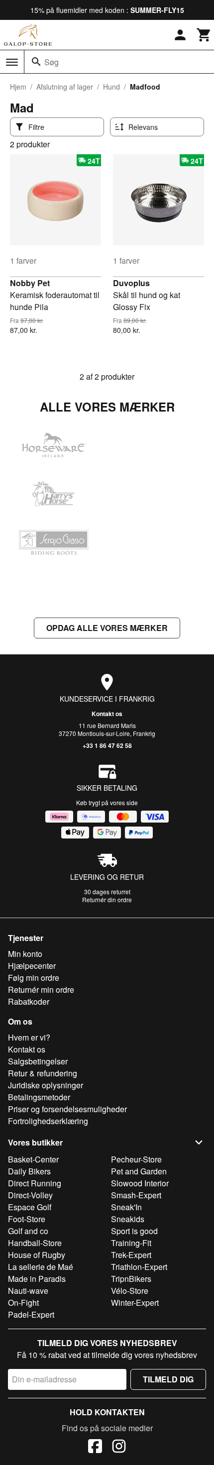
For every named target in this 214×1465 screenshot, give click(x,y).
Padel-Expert (31, 1314)
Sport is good (134, 1231)
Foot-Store (26, 1219)
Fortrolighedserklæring (48, 1121)
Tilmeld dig (168, 1379)
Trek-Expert (131, 1254)
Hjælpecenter (32, 965)
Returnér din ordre (107, 899)
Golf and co (28, 1231)
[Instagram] (119, 1447)
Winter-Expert (135, 1302)
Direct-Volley (30, 1195)
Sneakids (127, 1219)
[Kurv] (204, 35)
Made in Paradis (37, 1278)
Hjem (18, 87)
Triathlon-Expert (139, 1266)
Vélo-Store (129, 1290)
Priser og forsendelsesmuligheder (67, 1109)
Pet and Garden (139, 1171)
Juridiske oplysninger (45, 1085)
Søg (51, 62)
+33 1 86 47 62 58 (107, 745)
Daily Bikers (29, 1171)
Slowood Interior (140, 1183)
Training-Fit (131, 1243)
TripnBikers (131, 1278)
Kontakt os (107, 714)
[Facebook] (95, 1447)
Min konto (25, 953)
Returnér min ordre (41, 989)
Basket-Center (33, 1159)
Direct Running (34, 1183)
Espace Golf (29, 1207)
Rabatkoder (28, 1001)
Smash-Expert (136, 1195)
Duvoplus (131, 283)
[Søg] (36, 61)
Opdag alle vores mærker (107, 627)
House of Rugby (36, 1254)
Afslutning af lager (64, 87)
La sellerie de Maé (40, 1266)
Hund (111, 87)
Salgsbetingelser (38, 1061)
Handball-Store (35, 1243)
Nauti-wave (28, 1290)
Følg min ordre (33, 977)
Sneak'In (126, 1207)
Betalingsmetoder (39, 1097)
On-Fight (23, 1302)
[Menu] (12, 62)
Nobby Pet (30, 283)
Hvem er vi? (29, 1037)
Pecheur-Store (136, 1159)
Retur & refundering (42, 1073)
